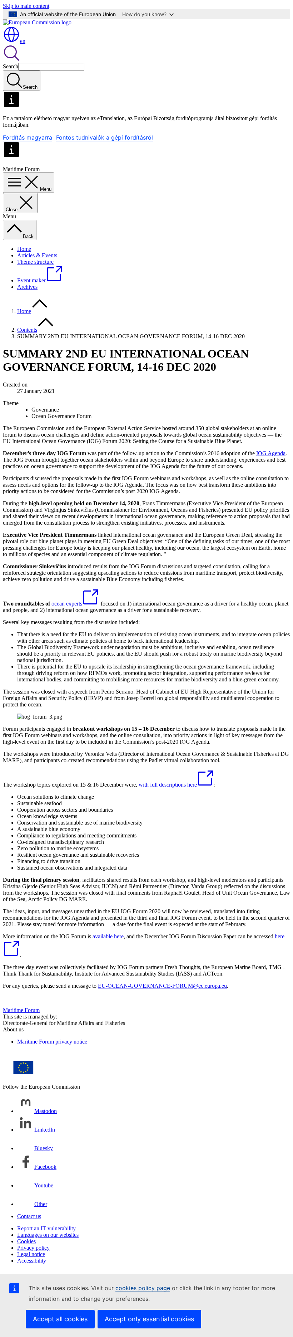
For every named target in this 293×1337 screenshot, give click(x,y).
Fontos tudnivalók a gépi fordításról (104, 137)
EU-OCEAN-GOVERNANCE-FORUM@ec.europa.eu (162, 986)
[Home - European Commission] (37, 22)
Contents (27, 330)
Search (10, 66)
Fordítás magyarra (27, 137)
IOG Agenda (270, 453)
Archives (27, 287)
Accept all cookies (60, 1319)
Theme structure (35, 262)
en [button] (22, 41)
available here (108, 936)
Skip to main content (26, 6)
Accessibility (31, 1261)
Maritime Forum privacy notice (52, 1042)
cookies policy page (142, 1288)
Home (24, 249)
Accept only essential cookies (149, 1319)
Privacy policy (33, 1248)
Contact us (29, 1216)
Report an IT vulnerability (46, 1228)
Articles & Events (37, 255)
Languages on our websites (48, 1235)
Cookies (26, 1241)
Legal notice (31, 1254)
